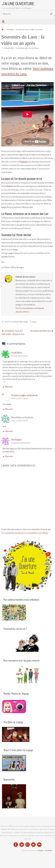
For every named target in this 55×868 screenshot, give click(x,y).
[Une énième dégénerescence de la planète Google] (27, 844)
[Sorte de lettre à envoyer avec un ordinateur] (39, 844)
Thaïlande (23, 161)
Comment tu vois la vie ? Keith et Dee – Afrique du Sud (13, 332)
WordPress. (48, 850)
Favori (34, 322)
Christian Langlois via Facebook (24, 395)
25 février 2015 (9, 48)
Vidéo (21, 322)
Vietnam (9, 186)
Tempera (40, 850)
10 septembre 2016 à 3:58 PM (20, 443)
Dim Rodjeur (16, 439)
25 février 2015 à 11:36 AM (19, 398)
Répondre (9, 386)
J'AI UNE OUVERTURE (18, 3)
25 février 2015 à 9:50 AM (19, 356)
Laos (26, 48)
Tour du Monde (34, 48)
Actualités (10, 29)
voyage (25, 322)
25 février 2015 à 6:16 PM (19, 421)
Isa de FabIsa (16, 352)
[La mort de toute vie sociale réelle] (15, 844)
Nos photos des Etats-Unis (41, 330)
